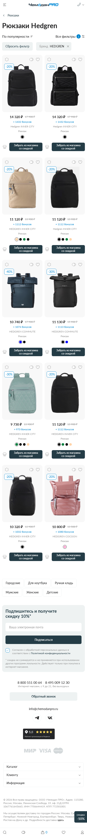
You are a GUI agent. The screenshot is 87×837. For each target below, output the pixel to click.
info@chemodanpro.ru (43, 709)
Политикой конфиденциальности (50, 653)
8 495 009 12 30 (57, 682)
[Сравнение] (23, 832)
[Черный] (22, 137)
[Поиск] (4, 832)
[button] (82, 832)
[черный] (20, 239)
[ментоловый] (24, 239)
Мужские (12, 592)
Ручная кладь (64, 583)
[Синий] (20, 342)
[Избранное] (63, 832)
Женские (32, 592)
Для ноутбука (37, 583)
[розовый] (65, 547)
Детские (52, 592)
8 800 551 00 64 (30, 682)
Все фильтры (67, 36)
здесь (60, 820)
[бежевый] (17, 239)
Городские (13, 583)
